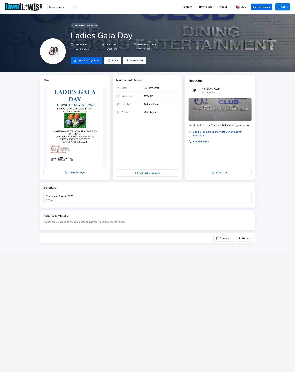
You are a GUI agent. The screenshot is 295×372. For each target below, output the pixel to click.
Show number (201, 141)
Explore (187, 7)
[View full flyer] (74, 127)
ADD (282, 7)
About (223, 7)
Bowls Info (205, 7)
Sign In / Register (262, 7)
